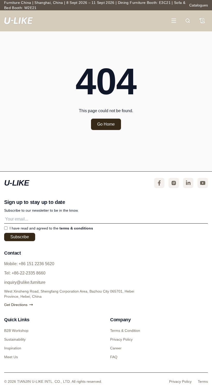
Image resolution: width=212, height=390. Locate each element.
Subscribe (20, 237)
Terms (203, 381)
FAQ (113, 357)
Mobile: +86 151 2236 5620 (31, 263)
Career (115, 348)
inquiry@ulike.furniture (25, 282)
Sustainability (15, 339)
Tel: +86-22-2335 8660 (27, 273)
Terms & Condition (125, 330)
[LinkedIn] (188, 183)
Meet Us (11, 357)
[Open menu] (176, 21)
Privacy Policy (121, 339)
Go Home (106, 124)
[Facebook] (159, 183)
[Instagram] (174, 183)
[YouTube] (203, 183)
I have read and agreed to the (51, 228)
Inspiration (13, 348)
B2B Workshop (16, 330)
